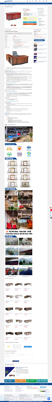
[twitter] (40, 384)
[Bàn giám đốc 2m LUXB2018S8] (19, 321)
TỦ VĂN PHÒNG (15, 3)
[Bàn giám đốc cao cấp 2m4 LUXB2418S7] (19, 284)
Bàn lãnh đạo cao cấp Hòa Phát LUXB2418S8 (9, 301)
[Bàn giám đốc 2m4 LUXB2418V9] (19, 333)
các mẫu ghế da (18, 103)
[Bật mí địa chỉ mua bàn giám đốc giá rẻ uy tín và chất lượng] (35, 53)
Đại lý (30, 1)
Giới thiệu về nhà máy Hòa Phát (8, 387)
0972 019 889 (40, 37)
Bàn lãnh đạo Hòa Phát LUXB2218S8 (27, 289)
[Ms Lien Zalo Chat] (51, 214)
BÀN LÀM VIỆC (11, 3)
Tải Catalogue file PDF (29, 22)
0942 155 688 (44, 37)
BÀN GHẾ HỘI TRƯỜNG (27, 3)
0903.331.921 (44, 38)
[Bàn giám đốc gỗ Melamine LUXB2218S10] (28, 333)
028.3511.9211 (35, 388)
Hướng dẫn (36, 1)
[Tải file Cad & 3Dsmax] (40, 40)
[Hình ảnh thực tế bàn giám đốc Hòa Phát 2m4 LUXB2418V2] (35, 45)
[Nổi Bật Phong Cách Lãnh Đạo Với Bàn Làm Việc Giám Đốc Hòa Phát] (35, 61)
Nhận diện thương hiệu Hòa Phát (8, 389)
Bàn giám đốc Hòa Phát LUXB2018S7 (27, 301)
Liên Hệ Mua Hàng (6, 388)
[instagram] (42, 384)
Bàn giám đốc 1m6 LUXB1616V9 (28, 313)
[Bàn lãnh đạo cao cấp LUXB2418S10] (9, 284)
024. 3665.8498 (35, 387)
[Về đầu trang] (51, 218)
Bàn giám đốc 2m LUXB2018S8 (19, 325)
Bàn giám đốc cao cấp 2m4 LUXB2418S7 (18, 289)
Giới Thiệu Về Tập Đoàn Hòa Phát (8, 391)
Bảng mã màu (39, 1)
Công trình (43, 1)
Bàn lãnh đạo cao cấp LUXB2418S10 (8, 289)
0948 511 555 (36, 37)
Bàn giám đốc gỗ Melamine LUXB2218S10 (27, 338)
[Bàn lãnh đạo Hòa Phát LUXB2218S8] (28, 284)
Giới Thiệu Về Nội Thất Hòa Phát (8, 390)
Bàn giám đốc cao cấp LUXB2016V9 (8, 338)
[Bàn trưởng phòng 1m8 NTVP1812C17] (19, 296)
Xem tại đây (31, 13)
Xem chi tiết (30, 15)
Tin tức (47, 3)
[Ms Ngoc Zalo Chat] (51, 212)
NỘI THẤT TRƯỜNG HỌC (39, 3)
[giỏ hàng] (51, 208)
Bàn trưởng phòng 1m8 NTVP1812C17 (17, 301)
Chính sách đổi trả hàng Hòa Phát (19, 390)
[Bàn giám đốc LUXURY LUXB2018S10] (9, 321)
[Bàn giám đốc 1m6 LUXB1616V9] (28, 309)
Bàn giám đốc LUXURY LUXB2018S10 (8, 325)
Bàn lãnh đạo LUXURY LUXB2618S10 (27, 325)
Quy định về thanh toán (18, 391)
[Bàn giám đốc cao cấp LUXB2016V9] (9, 333)
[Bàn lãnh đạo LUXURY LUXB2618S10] (28, 321)
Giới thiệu (27, 1)
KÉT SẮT (22, 3)
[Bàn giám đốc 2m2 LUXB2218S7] (19, 309)
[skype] (47, 384)
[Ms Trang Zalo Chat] (51, 216)
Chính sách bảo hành (18, 388)
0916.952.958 (41, 38)
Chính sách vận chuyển (18, 389)
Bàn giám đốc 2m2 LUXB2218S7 (19, 313)
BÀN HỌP (19, 3)
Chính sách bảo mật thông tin (19, 387)
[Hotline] (51, 210)
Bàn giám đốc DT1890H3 (11, 124)
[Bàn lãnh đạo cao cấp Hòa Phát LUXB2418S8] (9, 296)
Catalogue (32, 1)
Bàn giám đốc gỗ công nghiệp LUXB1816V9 (9, 313)
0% (20, 345)
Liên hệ (46, 1)
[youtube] (43, 384)
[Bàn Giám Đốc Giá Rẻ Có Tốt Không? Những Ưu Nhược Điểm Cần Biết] (35, 57)
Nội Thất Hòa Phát (7, 113)
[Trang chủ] (8, 1)
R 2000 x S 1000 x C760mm (31, 19)
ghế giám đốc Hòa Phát (28, 87)
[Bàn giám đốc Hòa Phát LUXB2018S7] (28, 296)
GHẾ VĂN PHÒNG (6, 3)
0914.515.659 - (37, 38)
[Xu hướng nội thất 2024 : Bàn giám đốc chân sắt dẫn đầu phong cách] (35, 49)
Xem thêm (44, 3)
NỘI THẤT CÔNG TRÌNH (33, 3)
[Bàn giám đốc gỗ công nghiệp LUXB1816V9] (9, 309)
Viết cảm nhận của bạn (28, 346)
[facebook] (45, 384)
